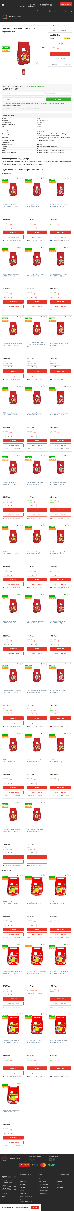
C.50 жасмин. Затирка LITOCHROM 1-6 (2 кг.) (34, 552)
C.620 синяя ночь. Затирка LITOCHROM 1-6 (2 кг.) (12, 691)
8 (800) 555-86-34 (47, 5)
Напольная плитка (43, 1184)
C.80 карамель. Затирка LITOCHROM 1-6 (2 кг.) (35, 830)
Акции (57, 1184)
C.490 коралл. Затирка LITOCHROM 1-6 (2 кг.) (10, 552)
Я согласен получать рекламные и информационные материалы (22, 108)
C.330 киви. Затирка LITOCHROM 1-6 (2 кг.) (10, 483)
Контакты (22, 1187)
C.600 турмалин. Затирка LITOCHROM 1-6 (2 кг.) (35, 622)
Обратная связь (24, 1193)
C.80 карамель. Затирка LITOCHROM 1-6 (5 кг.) (11, 1111)
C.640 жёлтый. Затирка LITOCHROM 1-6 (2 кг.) (58, 691)
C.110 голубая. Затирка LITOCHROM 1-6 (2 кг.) (11, 275)
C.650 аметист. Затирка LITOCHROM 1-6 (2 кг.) (11, 761)
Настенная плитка (43, 1187)
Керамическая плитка (44, 1178)
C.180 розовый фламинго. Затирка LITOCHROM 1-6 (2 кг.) (36, 344)
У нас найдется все (62, 1175)
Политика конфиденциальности (26, 1200)
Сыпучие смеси (11, 25)
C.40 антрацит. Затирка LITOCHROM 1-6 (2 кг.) (35, 483)
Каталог (40, 1175)
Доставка (22, 1190)
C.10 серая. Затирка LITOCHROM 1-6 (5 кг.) (34, 903)
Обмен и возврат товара (26, 1196)
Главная (4, 25)
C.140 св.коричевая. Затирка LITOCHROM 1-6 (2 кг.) (12, 344)
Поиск (3, 1196)
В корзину (13, 232)
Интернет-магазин (26, 1175)
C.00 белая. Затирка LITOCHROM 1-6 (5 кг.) (10, 903)
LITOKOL (19, 25)
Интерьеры (59, 1181)
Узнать (67, 38)
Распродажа (59, 1187)
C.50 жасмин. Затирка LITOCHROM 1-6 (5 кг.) (34, 1041)
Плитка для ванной (43, 1190)
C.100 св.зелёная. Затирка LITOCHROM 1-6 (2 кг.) (59, 205)
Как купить (23, 1184)
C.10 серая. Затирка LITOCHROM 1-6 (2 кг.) (34, 205)
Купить (60, 54)
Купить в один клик (60, 58)
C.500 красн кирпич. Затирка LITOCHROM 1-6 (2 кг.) (60, 552)
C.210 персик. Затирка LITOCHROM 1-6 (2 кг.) (34, 414)
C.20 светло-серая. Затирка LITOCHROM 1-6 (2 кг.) (59, 344)
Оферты (18, 103)
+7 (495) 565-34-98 (27, 5)
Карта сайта (5, 1193)
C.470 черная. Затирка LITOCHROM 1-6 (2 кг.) (58, 483)
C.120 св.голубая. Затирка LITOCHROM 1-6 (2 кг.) (35, 275)
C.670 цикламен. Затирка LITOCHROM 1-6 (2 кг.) (58, 761)
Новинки (58, 1178)
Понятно (34, 1207)
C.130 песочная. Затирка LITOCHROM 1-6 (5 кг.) (58, 903)
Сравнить (67, 64)
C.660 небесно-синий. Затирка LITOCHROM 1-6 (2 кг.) (37, 761)
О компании (23, 1181)
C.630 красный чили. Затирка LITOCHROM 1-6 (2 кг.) (37, 691)
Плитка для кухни (42, 1193)
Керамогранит (42, 1181)
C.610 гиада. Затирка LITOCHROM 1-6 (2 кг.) (57, 622)
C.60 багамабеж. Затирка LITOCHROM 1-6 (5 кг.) (58, 1041)
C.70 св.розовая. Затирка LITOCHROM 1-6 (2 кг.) (11, 830)
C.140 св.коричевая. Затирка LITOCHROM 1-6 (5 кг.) (12, 972)
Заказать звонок (66, 4)
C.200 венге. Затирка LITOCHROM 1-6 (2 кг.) (10, 414)
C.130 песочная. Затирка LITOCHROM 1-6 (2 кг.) (58, 275)
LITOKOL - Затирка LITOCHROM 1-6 (12, 240)
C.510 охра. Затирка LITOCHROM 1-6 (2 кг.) (10, 622)
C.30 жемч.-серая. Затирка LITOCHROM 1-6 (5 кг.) (59, 972)
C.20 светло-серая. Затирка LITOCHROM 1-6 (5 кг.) (36, 972)
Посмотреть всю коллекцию (24, 78)
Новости (22, 1178)
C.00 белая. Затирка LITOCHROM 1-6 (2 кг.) (10, 205)
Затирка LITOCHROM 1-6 (35, 25)
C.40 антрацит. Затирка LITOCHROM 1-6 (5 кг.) (11, 1041)
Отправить (58, 99)
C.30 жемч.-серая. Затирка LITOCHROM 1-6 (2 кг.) (59, 414)
